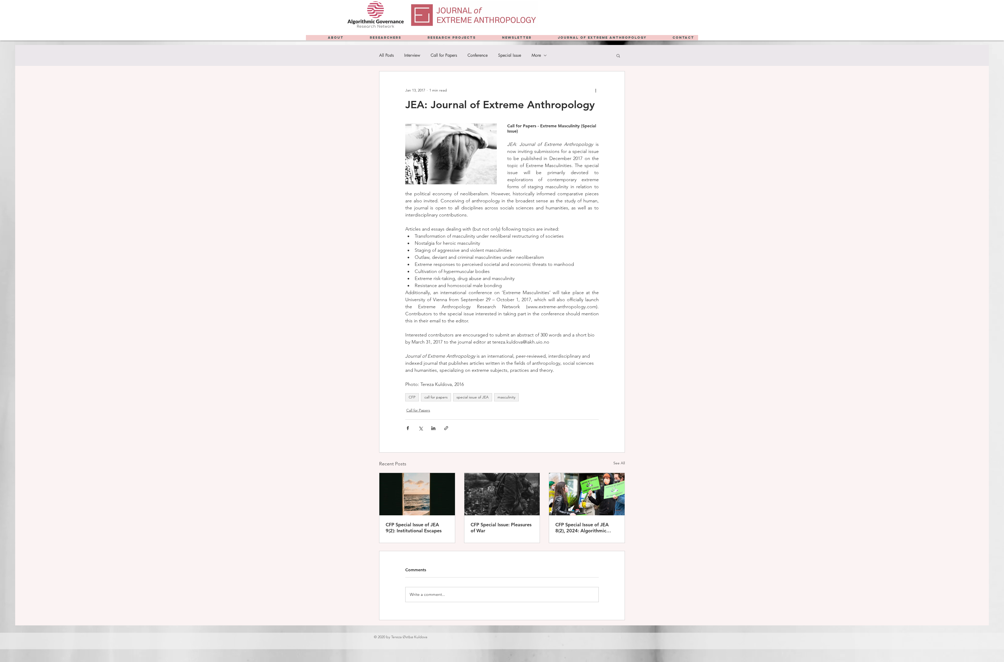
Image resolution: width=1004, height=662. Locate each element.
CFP (412, 397)
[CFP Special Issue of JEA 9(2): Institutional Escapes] (417, 494)
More (536, 55)
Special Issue (509, 55)
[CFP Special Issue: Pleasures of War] (502, 494)
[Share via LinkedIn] (433, 428)
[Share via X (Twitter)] (420, 428)
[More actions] (595, 90)
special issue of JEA (473, 397)
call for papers (436, 397)
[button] (618, 55)
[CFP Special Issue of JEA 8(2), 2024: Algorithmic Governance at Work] (587, 494)
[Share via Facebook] (407, 428)
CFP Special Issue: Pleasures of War (501, 528)
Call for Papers (444, 55)
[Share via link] (446, 428)
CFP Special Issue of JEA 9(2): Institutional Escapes (414, 528)
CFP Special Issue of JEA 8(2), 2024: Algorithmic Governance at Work (582, 528)
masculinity (506, 397)
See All (619, 463)
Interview (412, 55)
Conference (477, 55)
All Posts (386, 55)
